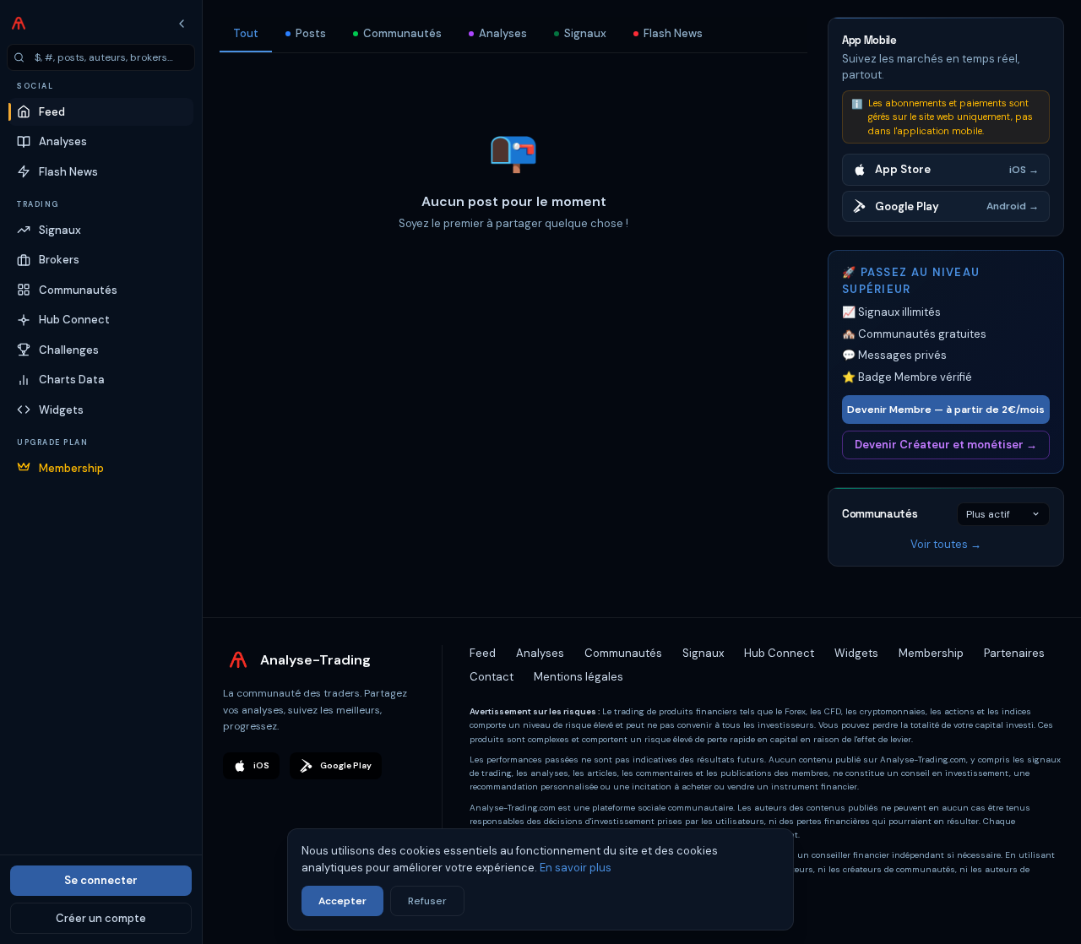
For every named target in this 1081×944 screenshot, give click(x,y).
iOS (261, 765)
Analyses (503, 33)
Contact (491, 677)
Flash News (673, 33)
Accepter (342, 901)
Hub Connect (779, 653)
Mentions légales (578, 677)
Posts (311, 33)
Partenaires (1014, 653)
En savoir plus (575, 867)
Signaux (585, 33)
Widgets (856, 653)
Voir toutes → (945, 544)
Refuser (427, 901)
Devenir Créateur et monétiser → (946, 444)
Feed (483, 653)
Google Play (346, 765)
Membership (931, 653)
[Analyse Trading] (18, 23)
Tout (245, 33)
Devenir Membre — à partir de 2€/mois (946, 409)
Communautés (402, 33)
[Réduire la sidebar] (181, 23)
